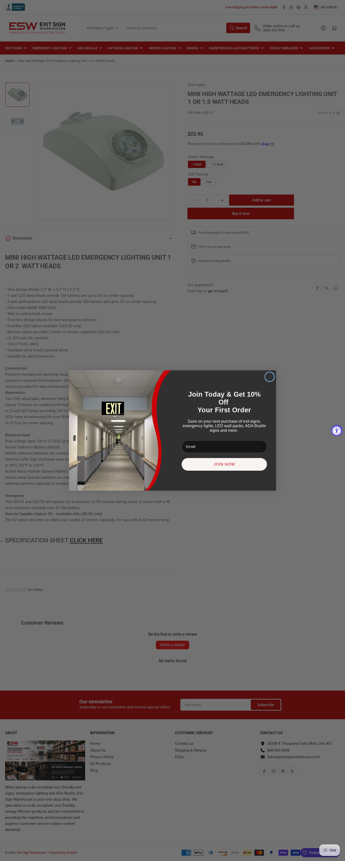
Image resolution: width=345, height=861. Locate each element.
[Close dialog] (269, 376)
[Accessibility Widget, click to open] (336, 430)
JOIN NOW (224, 464)
